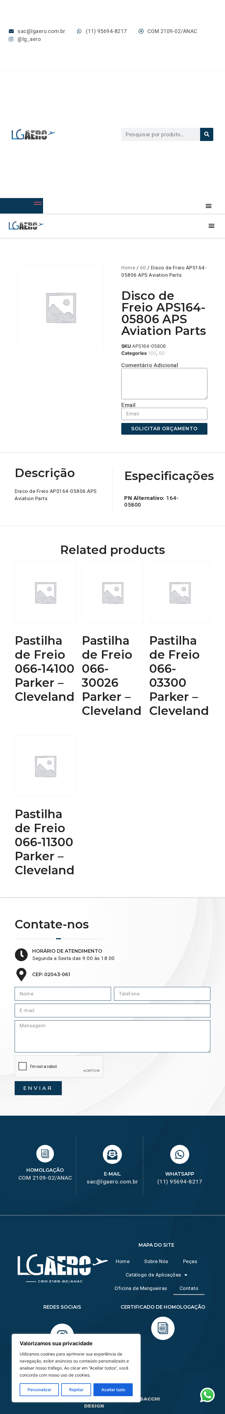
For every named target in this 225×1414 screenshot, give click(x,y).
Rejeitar (76, 1389)
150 (152, 353)
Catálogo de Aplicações (153, 1275)
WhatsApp (179, 1174)
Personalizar (39, 1389)
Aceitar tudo (113, 1389)
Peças (190, 1261)
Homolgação (45, 1170)
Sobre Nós (156, 1261)
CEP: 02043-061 (51, 974)
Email (128, 405)
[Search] (206, 134)
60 (143, 268)
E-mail (112, 1174)
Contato (189, 1288)
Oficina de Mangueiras (141, 1288)
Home (128, 268)
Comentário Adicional (149, 365)
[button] (208, 206)
